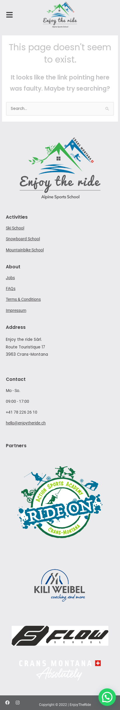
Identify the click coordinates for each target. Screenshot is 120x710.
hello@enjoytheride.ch (26, 423)
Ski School (15, 228)
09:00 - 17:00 (17, 401)
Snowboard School (23, 238)
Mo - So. (13, 390)
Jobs (10, 277)
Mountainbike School (25, 250)
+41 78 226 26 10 (21, 412)
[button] (107, 697)
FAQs (10, 288)
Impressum (16, 310)
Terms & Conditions (23, 299)
